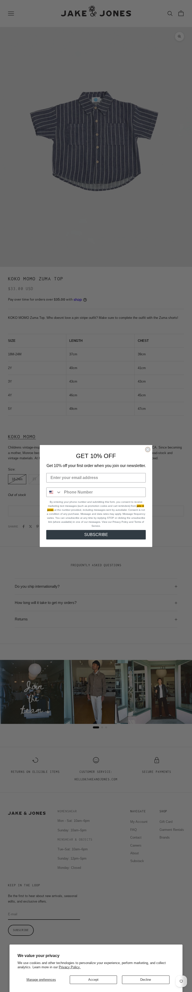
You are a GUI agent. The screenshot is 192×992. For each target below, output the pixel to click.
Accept (93, 980)
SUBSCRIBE (96, 534)
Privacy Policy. (69, 967)
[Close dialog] (147, 449)
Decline (145, 980)
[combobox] (54, 492)
